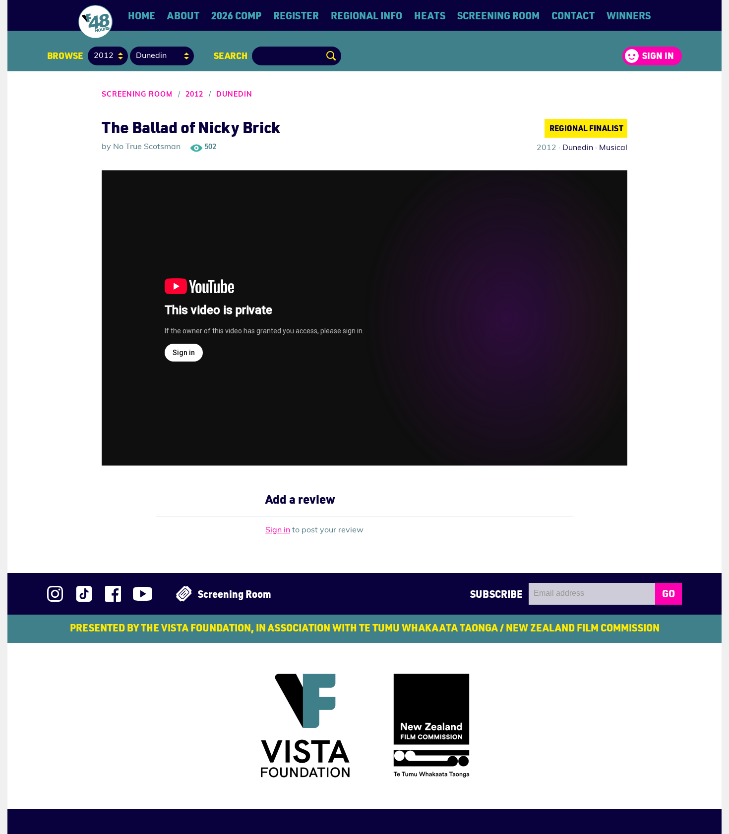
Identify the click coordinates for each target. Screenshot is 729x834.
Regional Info (366, 15)
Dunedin (234, 95)
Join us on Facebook (113, 594)
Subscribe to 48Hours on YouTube (142, 594)
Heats (429, 15)
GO (668, 593)
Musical (613, 148)
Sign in (658, 55)
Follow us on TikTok (84, 594)
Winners (629, 15)
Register (296, 15)
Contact (573, 15)
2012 (194, 95)
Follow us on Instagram (55, 594)
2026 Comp (236, 15)
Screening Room (498, 15)
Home (141, 15)
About (183, 15)
